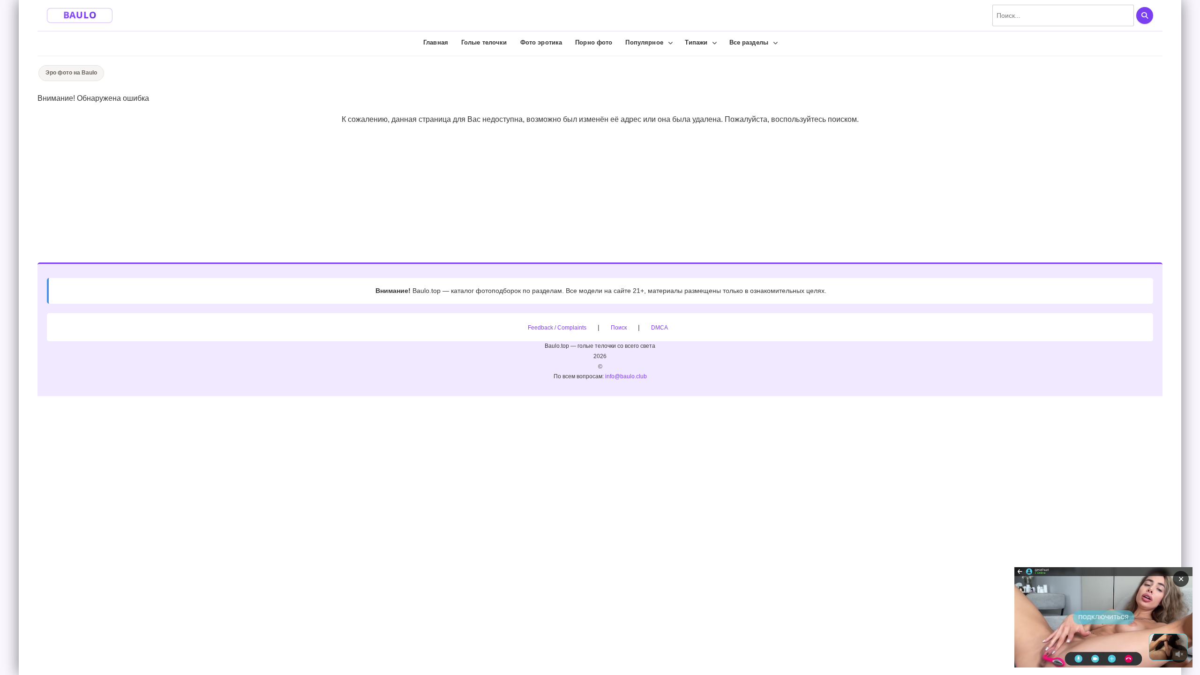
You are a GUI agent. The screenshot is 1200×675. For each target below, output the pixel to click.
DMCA (659, 327)
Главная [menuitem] (435, 42)
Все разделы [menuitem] (748, 42)
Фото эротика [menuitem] (541, 42)
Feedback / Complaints (557, 327)
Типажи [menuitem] (696, 42)
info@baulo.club (626, 376)
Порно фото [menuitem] (593, 42)
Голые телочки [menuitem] (484, 42)
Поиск (619, 327)
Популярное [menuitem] (644, 42)
